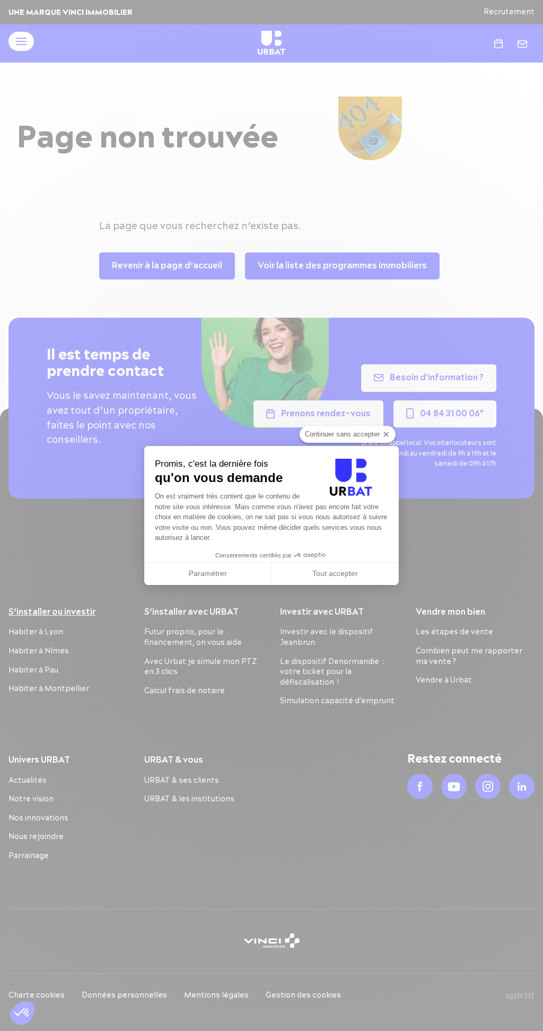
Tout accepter (335, 573)
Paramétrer (208, 573)
